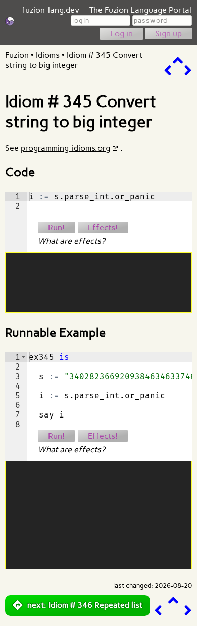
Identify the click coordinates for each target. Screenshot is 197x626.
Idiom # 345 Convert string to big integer (73, 60)
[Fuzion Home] (9, 23)
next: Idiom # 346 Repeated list (84, 605)
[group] (16, 222)
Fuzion (17, 55)
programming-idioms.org (65, 148)
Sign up (168, 33)
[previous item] (168, 70)
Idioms (48, 55)
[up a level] (178, 60)
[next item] (188, 70)
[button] (23, 357)
